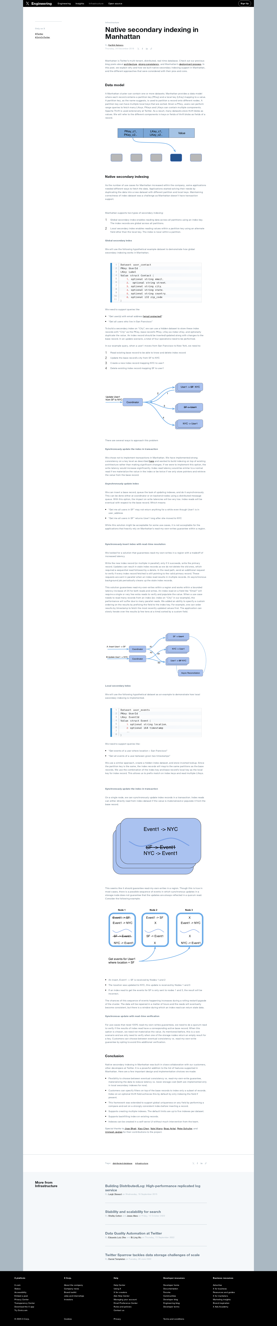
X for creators (120, 1292)
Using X (117, 1288)
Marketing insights (222, 1299)
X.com (17, 1285)
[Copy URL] (150, 48)
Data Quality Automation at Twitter (133, 1233)
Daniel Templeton (116, 1259)
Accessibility (20, 1292)
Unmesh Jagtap (113, 1131)
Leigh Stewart (115, 1194)
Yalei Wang (156, 1128)
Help (116, 1278)
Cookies (68, 1319)
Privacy (117, 1319)
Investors (68, 1299)
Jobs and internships (74, 1296)
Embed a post (21, 1296)
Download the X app (24, 1306)
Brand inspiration (221, 1303)
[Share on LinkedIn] (146, 48)
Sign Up (245, 3)
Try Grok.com (21, 1310)
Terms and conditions (173, 1319)
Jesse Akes (132, 1215)
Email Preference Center (126, 1303)
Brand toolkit (70, 1292)
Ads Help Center (122, 1296)
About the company (73, 1285)
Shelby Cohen (115, 1215)
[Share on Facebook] (142, 48)
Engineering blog (171, 1303)
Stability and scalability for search (133, 1211)
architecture (130, 64)
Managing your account (125, 1299)
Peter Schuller (184, 1128)
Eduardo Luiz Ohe (117, 1237)
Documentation (170, 1288)
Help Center (119, 1285)
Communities (169, 1296)
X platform (19, 1278)
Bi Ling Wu (136, 1237)
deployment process (190, 64)
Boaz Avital (170, 1128)
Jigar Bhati (130, 1128)
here (151, 461)
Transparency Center (24, 1303)
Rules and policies (122, 1306)
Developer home (171, 1285)
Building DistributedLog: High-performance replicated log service (152, 1188)
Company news (71, 1288)
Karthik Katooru (115, 45)
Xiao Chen (143, 1128)
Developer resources (174, 1278)
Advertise (217, 1285)
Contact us (119, 1310)
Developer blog (170, 1299)
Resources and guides (224, 1292)
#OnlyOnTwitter (42, 37)
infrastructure (141, 1163)
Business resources (223, 1278)
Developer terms (171, 1306)
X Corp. (68, 1278)
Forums (166, 1292)
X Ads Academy (220, 1306)
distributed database (122, 1163)
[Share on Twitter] (138, 48)
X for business (220, 1288)
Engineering (64, 3)
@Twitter (39, 34)
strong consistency (148, 64)
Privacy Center (21, 1299)
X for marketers (220, 1296)
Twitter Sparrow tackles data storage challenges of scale (152, 1255)
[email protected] (152, 316)
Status (17, 1288)
